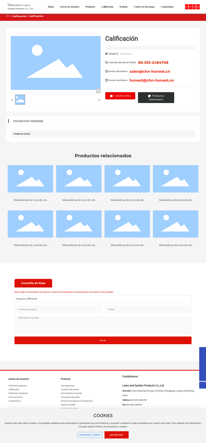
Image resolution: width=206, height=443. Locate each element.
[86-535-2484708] (202, 370)
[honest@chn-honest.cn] (202, 357)
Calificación (19, 16)
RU (198, 7)
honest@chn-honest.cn (152, 80)
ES (194, 7)
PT (190, 7)
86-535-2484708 (139, 400)
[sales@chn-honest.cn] (202, 364)
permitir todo (116, 434)
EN (186, 7)
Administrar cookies (89, 434)
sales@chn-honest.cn (150, 71)
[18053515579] (202, 350)
